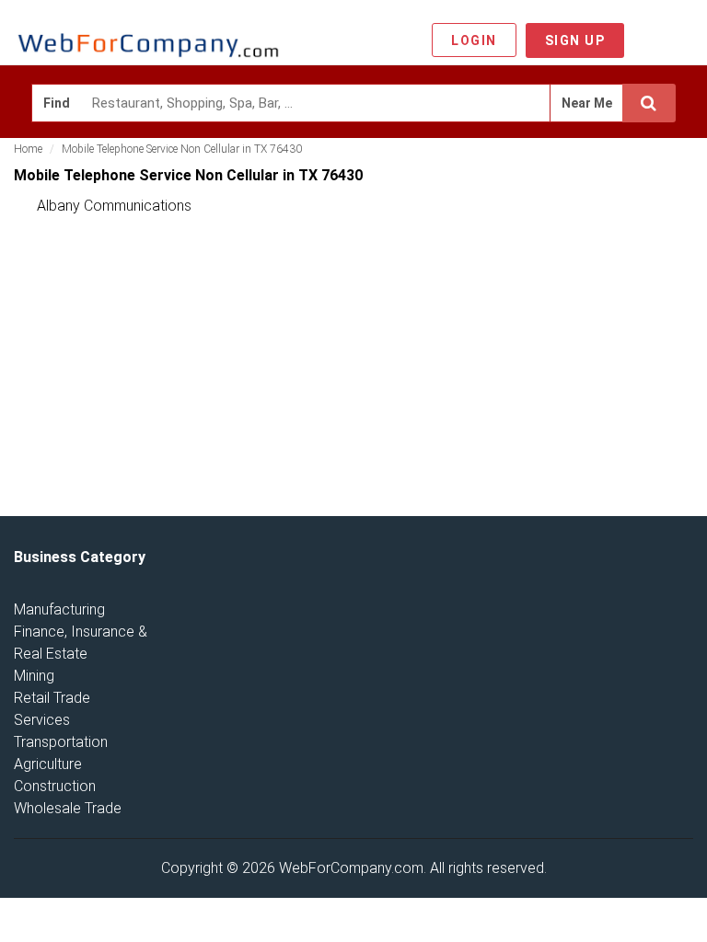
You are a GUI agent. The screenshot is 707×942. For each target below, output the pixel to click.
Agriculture (48, 764)
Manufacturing (59, 609)
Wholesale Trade (68, 808)
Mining (34, 675)
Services (42, 720)
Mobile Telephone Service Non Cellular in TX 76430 (182, 149)
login (474, 40)
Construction (55, 786)
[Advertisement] (152, 370)
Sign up (575, 40)
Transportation (61, 742)
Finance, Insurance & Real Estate (80, 642)
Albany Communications (114, 205)
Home (28, 149)
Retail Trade (52, 697)
